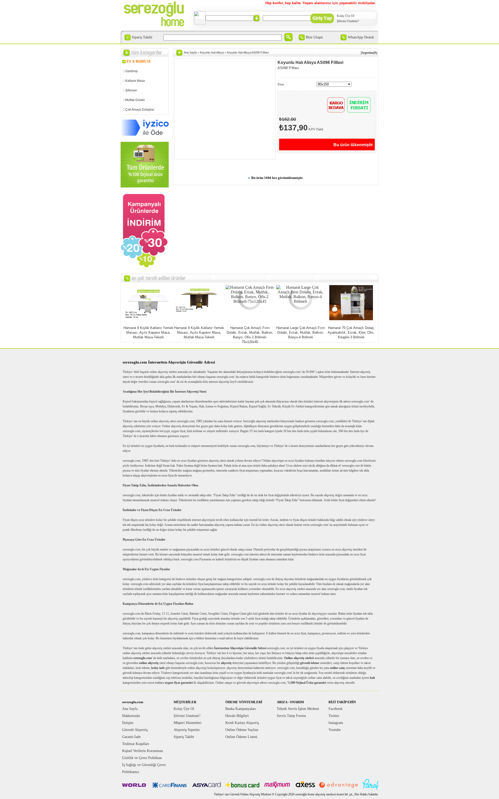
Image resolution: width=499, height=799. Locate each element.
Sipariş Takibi (142, 37)
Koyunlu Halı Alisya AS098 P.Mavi (248, 52)
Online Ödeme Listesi (241, 737)
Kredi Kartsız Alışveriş (242, 723)
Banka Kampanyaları (240, 709)
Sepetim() (369, 53)
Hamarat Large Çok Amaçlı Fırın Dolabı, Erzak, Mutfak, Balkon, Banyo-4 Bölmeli (300, 332)
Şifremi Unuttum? (348, 21)
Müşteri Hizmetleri (187, 723)
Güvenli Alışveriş (135, 730)
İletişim (127, 723)
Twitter (334, 716)
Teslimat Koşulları (135, 744)
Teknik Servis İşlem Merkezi (298, 709)
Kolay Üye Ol (345, 16)
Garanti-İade (131, 737)
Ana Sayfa (190, 52)
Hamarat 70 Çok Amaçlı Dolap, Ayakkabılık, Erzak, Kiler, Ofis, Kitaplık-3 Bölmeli (351, 332)
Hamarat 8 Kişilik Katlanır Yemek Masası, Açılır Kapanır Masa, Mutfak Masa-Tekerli (148, 332)
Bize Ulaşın (314, 37)
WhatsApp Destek (361, 37)
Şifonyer (131, 90)
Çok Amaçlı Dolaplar (139, 109)
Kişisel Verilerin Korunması (142, 751)
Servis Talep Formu (291, 716)
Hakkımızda (131, 716)
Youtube (335, 730)
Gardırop (131, 71)
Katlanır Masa (135, 81)
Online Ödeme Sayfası (241, 730)
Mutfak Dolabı (135, 100)
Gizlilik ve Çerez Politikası (142, 758)
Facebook (336, 709)
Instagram (336, 723)
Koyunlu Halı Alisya (212, 52)
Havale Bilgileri (237, 716)
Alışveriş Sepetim (187, 730)
